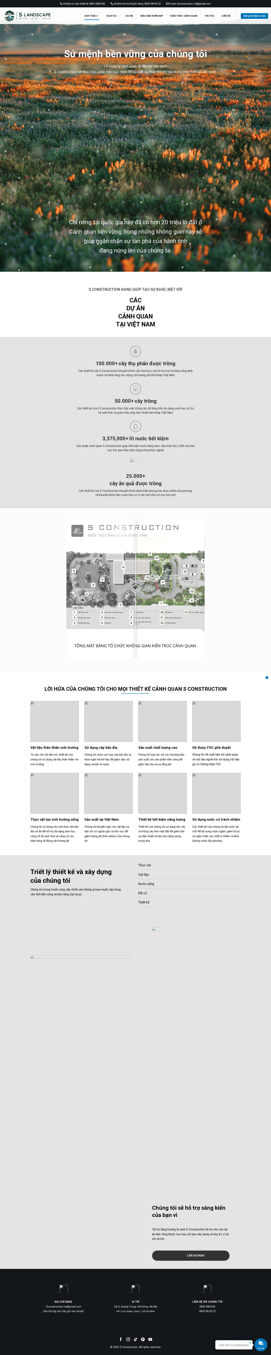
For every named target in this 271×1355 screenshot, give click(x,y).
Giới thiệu (90, 16)
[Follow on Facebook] (121, 1340)
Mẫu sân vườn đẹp (151, 16)
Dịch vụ (111, 16)
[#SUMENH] (266, 677)
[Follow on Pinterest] (143, 1340)
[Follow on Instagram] (128, 1340)
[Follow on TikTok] (135, 1340)
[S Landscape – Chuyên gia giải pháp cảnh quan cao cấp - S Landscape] (38, 15)
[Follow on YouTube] (150, 1340)
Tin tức (209, 16)
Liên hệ (226, 16)
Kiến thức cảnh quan (183, 16)
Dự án (129, 16)
